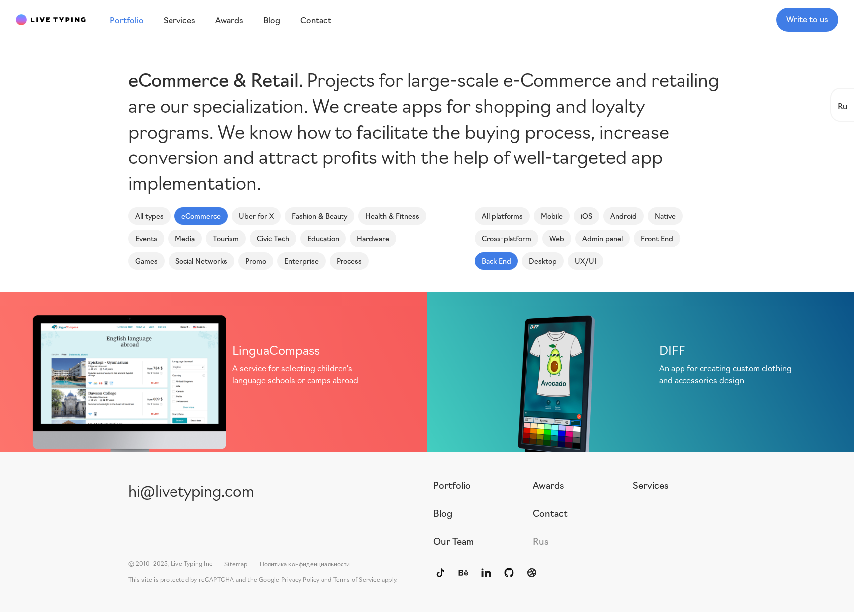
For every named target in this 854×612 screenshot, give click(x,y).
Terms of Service (356, 579)
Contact (550, 512)
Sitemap (235, 563)
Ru (842, 105)
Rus (541, 540)
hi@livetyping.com (191, 490)
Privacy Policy (300, 579)
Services (651, 484)
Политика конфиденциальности (305, 563)
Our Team (453, 540)
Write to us (807, 18)
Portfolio (452, 484)
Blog (442, 512)
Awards (548, 484)
